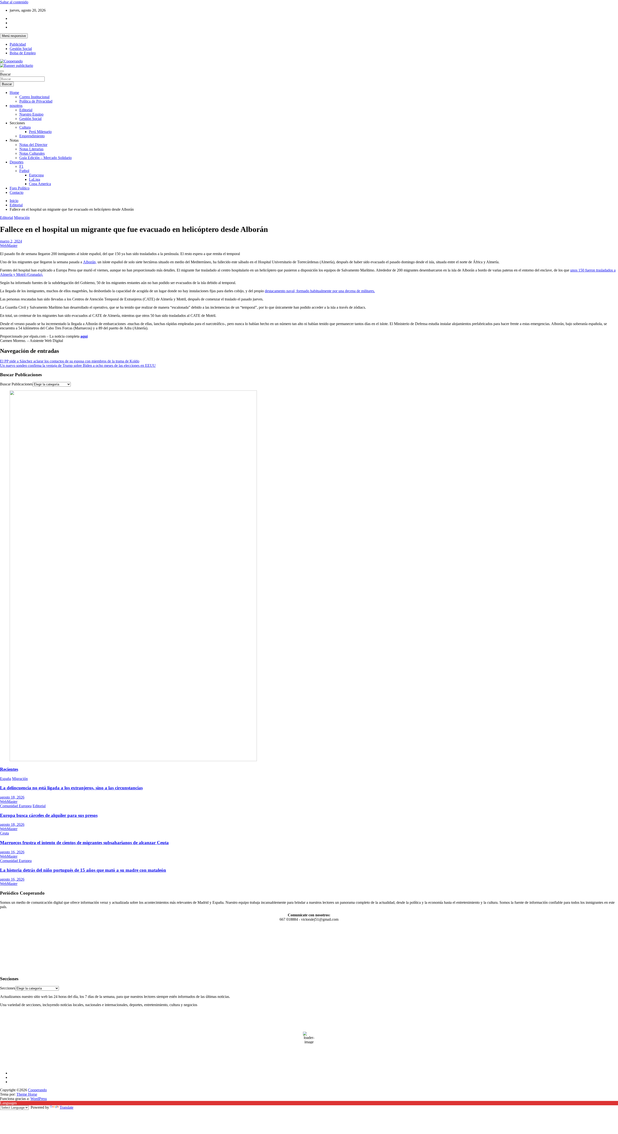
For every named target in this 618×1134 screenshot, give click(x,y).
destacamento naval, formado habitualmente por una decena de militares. (320, 291)
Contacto (16, 192)
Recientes (9, 769)
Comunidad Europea (16, 806)
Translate (66, 1107)
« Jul (3, 969)
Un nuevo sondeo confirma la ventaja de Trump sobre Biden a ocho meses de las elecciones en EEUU (78, 365)
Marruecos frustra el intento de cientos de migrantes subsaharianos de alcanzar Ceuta (84, 842)
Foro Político (19, 188)
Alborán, (90, 262)
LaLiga (34, 179)
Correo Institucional (34, 97)
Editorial (25, 110)
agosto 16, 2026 (12, 852)
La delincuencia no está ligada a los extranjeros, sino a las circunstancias (71, 787)
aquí (84, 336)
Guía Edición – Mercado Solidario (45, 158)
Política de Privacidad (35, 101)
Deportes (16, 162)
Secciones (7, 988)
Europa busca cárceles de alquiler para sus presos (49, 815)
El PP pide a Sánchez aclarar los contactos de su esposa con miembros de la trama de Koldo (69, 361)
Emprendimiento (32, 136)
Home (14, 92)
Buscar (5, 74)
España (5, 779)
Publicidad (18, 44)
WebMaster (8, 245)
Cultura (25, 127)
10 (3, 948)
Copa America (40, 184)
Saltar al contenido (14, 2)
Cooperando (37, 1090)
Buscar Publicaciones (16, 384)
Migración (22, 218)
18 (7, 954)
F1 (21, 166)
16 (32, 948)
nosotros (16, 106)
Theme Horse (26, 1094)
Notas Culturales (32, 153)
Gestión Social (21, 49)
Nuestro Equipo (31, 114)
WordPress (38, 1099)
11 (7, 948)
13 (17, 948)
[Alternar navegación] (2, 71)
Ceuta (4, 833)
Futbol (24, 171)
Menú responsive (14, 36)
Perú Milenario (40, 132)
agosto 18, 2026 (12, 797)
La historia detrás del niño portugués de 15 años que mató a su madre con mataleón (83, 870)
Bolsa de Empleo (23, 53)
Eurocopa (36, 175)
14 (22, 948)
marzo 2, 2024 (11, 241)
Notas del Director (33, 145)
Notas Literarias (31, 149)
